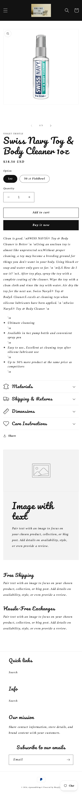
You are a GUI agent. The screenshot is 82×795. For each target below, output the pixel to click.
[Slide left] (31, 125)
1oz (10, 178)
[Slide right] (51, 125)
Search (13, 672)
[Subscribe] (68, 760)
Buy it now (41, 225)
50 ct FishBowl (34, 178)
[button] (5, 10)
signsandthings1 (35, 787)
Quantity (8, 188)
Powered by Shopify (52, 787)
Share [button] (12, 436)
